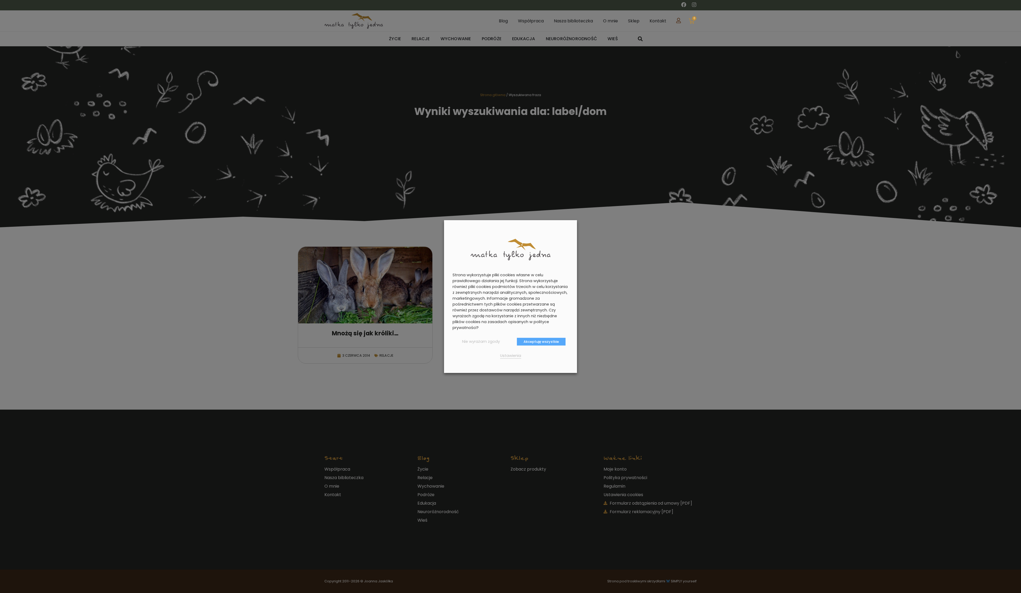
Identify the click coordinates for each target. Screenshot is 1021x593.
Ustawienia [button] (510, 355)
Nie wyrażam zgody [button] (481, 341)
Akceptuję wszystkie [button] (541, 341)
